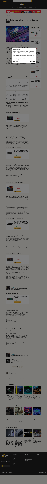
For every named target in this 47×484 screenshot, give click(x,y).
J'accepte (32, 61)
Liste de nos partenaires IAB (16, 59)
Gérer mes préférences (15, 61)
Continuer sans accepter (32, 49)
